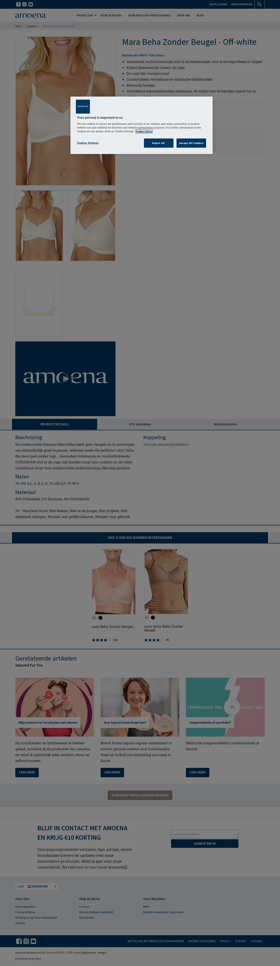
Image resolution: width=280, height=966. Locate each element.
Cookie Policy (144, 131)
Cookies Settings (88, 142)
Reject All (158, 143)
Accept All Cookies (191, 143)
